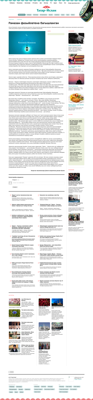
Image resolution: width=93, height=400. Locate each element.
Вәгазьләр (62, 386)
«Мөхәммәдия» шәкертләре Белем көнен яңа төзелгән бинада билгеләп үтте (51, 226)
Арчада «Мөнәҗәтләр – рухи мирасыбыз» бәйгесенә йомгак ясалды (50, 245)
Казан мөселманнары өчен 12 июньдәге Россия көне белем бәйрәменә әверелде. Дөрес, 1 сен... (76, 70)
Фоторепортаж (43, 14)
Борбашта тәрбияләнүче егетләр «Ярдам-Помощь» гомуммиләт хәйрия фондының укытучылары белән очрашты (22, 216)
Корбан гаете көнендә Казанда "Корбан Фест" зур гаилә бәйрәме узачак (51, 236)
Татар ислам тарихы (64, 389)
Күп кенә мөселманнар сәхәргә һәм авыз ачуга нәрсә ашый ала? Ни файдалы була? (75, 108)
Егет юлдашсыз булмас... (75, 146)
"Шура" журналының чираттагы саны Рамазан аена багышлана (76, 154)
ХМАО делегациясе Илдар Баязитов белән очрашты (22, 263)
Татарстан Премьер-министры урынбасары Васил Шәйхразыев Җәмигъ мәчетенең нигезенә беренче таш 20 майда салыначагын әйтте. (51, 284)
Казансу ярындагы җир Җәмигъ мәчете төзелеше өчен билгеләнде (50, 272)
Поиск (60, 3)
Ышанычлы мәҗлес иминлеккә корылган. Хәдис (75, 150)
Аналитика (57, 14)
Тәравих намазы (56, 330)
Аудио (55, 3)
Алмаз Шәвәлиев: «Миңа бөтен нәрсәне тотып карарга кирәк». (27, 333)
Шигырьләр (36, 386)
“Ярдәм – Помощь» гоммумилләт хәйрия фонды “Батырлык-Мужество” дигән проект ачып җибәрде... (51, 209)
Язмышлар (50, 386)
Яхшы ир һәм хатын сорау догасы (44, 307)
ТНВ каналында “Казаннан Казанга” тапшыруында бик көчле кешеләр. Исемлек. (76, 142)
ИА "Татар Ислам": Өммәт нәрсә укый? (74, 66)
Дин (41, 3)
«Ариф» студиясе (77, 379)
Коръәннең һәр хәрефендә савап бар (49, 195)
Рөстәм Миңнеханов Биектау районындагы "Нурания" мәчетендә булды (75, 204)
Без (65, 3)
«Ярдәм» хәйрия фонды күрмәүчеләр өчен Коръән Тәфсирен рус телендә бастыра (23, 205)
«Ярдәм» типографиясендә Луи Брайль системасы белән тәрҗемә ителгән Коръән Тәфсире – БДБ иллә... (23, 210)
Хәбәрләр (12, 3)
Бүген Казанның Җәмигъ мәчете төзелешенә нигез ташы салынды (23, 254)
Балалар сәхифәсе (38, 389)
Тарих (67, 14)
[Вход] (18, 180)
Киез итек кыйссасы (75, 134)
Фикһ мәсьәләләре (64, 391)
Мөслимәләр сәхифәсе (49, 389)
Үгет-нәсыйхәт (73, 389)
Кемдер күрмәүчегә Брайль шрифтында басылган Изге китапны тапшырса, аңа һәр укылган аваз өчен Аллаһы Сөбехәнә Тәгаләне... (51, 198)
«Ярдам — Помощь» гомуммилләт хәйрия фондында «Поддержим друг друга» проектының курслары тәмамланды (22, 227)
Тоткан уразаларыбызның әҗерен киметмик (43, 351)
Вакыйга (50, 14)
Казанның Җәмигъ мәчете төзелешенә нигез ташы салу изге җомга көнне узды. (23, 257)
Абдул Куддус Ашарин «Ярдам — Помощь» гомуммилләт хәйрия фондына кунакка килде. (51, 254)
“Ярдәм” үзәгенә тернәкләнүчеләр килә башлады (22, 195)
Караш (62, 14)
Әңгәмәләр (27, 3)
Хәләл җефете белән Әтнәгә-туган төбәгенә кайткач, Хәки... (76, 136)
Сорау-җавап (69, 386)
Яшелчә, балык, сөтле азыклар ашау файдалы (76, 105)
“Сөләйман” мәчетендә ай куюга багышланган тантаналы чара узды (23, 236)
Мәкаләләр (19, 3)
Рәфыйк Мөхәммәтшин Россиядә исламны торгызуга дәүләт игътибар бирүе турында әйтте (50, 264)
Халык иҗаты (37, 391)
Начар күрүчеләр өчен (74, 3)
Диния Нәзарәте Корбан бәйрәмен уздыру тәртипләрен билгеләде (23, 245)
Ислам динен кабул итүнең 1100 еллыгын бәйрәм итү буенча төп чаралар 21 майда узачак (22, 282)
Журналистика (22, 14)
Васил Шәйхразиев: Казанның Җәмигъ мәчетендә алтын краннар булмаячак (21, 272)
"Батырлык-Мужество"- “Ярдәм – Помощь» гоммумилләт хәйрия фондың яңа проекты (51, 205)
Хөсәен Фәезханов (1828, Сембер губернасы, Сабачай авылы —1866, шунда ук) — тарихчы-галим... (75, 88)
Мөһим (72, 14)
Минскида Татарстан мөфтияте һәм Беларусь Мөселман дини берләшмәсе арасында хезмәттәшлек (76, 223)
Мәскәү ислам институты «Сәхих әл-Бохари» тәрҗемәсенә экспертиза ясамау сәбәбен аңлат (51, 216)
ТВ (50, 3)
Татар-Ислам (11, 19)
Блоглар (46, 3)
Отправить (15, 187)
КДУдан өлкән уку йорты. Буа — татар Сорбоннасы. (27, 345)
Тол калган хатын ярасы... (27, 310)
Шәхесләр (43, 386)
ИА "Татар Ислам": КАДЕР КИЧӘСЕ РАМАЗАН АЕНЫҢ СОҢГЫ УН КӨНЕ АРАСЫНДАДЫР (76, 122)
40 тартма (35, 3)
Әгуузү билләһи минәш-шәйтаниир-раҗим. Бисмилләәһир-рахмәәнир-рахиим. (57, 334)
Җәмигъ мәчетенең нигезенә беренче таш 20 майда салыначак (51, 281)
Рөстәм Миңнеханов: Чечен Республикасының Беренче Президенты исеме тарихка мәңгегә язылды (75, 183)
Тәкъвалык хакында (44, 330)
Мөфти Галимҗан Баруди (74, 45)
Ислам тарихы (77, 386)
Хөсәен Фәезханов (73, 86)
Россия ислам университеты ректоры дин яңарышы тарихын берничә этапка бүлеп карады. (50, 267)
